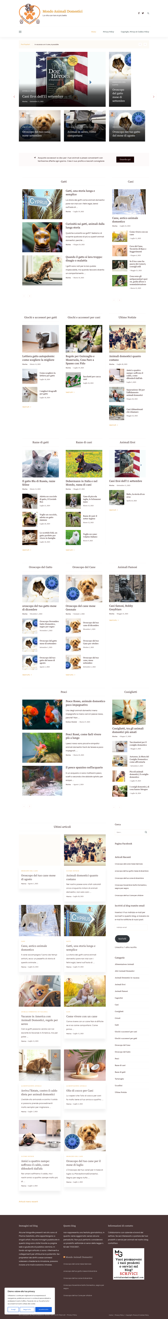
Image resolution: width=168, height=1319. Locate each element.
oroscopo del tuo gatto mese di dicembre (131, 871)
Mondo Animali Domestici (63, 11)
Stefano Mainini (71, 722)
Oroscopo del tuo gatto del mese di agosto (47, 660)
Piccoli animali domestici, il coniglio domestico (139, 774)
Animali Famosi (121, 991)
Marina (24, 99)
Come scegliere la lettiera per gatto (48, 374)
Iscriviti (122, 938)
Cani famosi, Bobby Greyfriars (121, 607)
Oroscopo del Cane (31, 89)
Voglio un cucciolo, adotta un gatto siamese (48, 517)
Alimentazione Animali (31, 1086)
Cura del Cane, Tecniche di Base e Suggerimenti (138, 249)
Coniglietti (119, 1011)
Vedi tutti (25, 407)
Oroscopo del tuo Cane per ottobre (91, 642)
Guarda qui (125, 159)
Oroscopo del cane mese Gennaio (47, 94)
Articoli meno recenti (28, 1202)
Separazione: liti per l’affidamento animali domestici (136, 392)
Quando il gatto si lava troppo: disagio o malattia (84, 258)
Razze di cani (120, 1065)
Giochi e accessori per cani (126, 1032)
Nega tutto (27, 1309)
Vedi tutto (26, 675)
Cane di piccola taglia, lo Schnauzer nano (92, 499)
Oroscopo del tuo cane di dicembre (91, 624)
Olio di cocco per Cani (79, 1090)
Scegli (13, 1309)
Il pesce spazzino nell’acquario (84, 767)
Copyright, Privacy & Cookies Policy (135, 32)
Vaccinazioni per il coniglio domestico (138, 743)
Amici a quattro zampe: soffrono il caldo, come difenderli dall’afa (135, 374)
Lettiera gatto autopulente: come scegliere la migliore (38, 358)
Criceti (117, 1018)
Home (93, 32)
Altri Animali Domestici (124, 971)
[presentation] (14, 97)
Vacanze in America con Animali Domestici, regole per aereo (39, 1020)
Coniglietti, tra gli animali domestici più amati (128, 730)
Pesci (117, 1058)
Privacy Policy (108, 32)
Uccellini (118, 1085)
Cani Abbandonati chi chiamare (135, 410)
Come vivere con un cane (81, 1016)
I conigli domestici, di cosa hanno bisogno (139, 788)
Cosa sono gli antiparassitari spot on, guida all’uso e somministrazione (138, 280)
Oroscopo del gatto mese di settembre (48, 642)
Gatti (68, 941)
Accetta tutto (43, 1309)
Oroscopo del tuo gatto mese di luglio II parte (51, 44)
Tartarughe (119, 1079)
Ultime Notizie (72, 871)
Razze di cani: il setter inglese (90, 517)
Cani (23, 941)
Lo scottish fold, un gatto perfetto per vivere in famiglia (48, 535)
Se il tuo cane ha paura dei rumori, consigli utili (138, 264)
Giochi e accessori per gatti (126, 1038)
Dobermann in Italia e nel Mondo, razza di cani (81, 483)
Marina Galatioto (38, 1315)
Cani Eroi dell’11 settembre (125, 481)
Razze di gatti (120, 1072)
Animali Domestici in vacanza (34, 1012)
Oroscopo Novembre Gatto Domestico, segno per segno (49, 624)
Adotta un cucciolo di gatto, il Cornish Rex (48, 499)
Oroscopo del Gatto (119, 81)
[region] (30, 1301)
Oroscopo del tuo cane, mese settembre (91, 660)
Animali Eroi (120, 984)
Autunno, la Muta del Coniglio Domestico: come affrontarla (139, 759)
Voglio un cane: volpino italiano (90, 535)
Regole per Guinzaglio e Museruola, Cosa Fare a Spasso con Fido (80, 360)
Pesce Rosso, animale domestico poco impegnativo (85, 703)
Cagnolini (119, 998)
